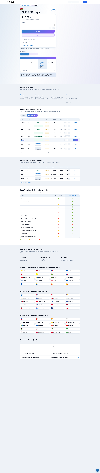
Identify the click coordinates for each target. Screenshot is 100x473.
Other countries (34, 54)
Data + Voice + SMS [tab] (32, 115)
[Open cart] (78, 2)
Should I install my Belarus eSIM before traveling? (31, 357)
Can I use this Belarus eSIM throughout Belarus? (30, 346)
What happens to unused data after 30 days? (59, 357)
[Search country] (69, 2)
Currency (23, 22)
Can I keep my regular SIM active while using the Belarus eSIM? (63, 349)
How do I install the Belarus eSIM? (28, 353)
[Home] (10, 2)
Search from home (44, 54)
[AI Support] (97, 470)
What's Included (24, 70)
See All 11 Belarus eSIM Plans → (26, 182)
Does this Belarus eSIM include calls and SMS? (30, 349)
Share (54, 9)
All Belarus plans (25, 54)
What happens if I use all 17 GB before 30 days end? (60, 353)
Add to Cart (38, 31)
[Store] (81, 2)
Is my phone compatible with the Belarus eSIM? (60, 346)
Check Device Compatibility (28, 45)
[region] (50, 134)
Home (22, 5)
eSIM (25, 5)
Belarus (28, 5)
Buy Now (38, 34)
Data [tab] (23, 115)
